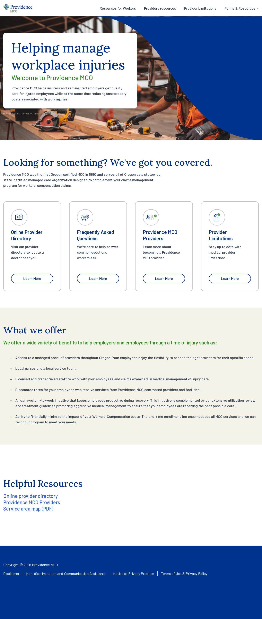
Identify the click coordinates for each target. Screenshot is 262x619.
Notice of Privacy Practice (133, 573)
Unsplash (38, 113)
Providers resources (160, 8)
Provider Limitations (200, 8)
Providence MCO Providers (31, 502)
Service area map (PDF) (28, 509)
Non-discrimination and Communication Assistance (66, 573)
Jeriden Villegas (21, 113)
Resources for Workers (118, 8)
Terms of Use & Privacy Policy (184, 573)
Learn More (32, 278)
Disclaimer (11, 573)
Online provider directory (30, 496)
